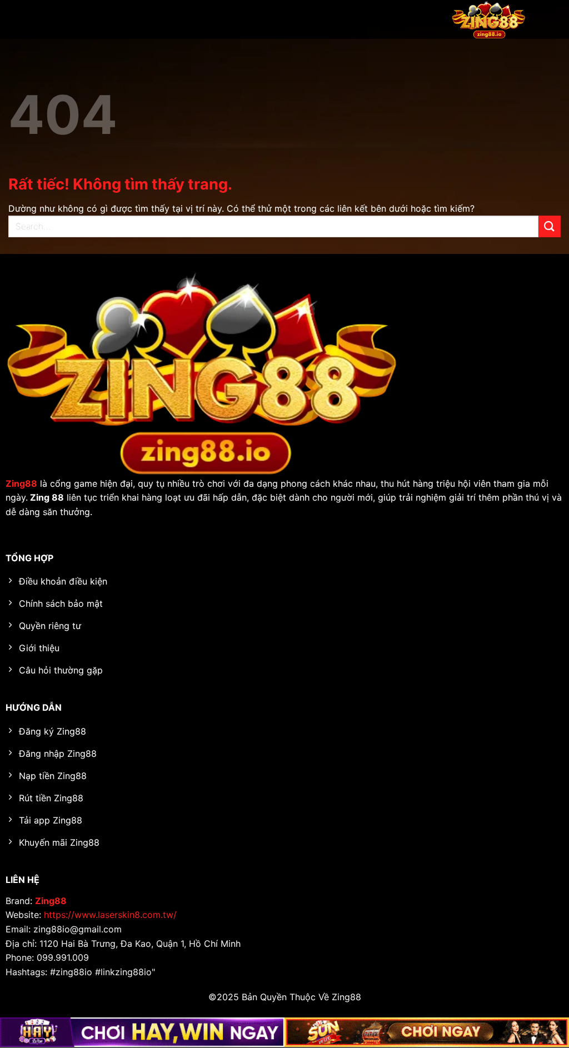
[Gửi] (549, 226)
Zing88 (51, 900)
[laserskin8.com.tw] (488, 19)
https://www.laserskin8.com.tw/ (110, 914)
